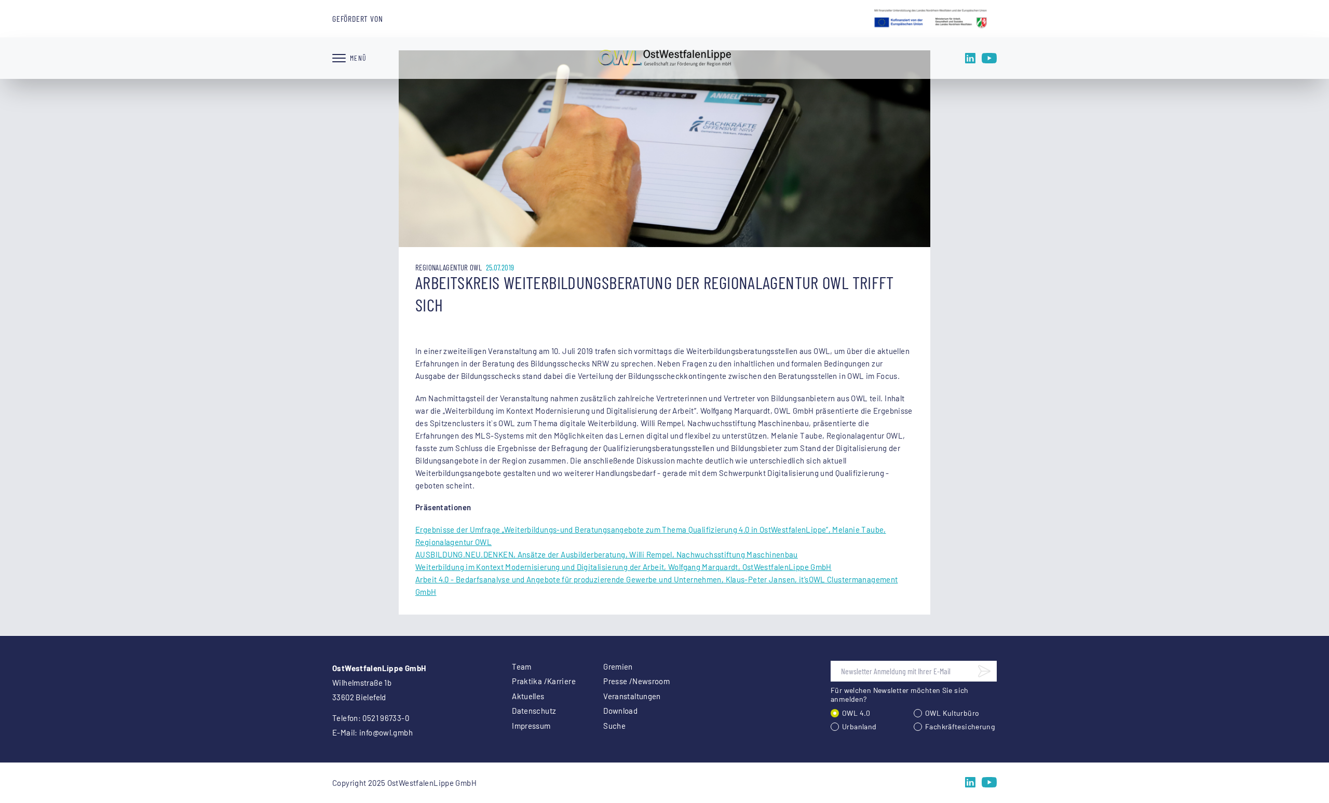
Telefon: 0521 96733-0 (370, 718)
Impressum (531, 725)
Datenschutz (534, 710)
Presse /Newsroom (636, 681)
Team (522, 666)
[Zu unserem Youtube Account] (989, 58)
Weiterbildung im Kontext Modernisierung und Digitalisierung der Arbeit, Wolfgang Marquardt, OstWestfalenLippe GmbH (623, 566)
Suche (614, 725)
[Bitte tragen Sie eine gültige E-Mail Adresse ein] (984, 671)
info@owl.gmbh (386, 732)
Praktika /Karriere (544, 681)
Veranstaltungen (632, 696)
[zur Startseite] (664, 58)
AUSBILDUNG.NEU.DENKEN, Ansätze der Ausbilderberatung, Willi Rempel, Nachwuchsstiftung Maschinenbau (606, 554)
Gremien (618, 666)
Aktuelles (528, 696)
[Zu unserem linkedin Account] (970, 58)
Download (620, 710)
